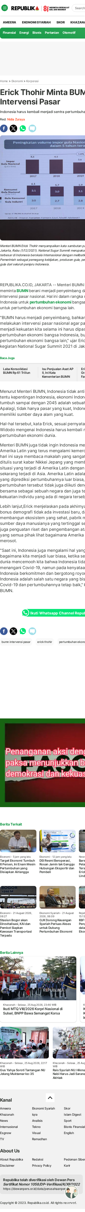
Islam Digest (72, 1114)
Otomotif (69, 32)
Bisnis (36, 32)
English (69, 1133)
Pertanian (52, 32)
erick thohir (44, 642)
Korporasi (32, 81)
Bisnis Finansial (74, 1127)
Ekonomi (17, 81)
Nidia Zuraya (16, 119)
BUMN (22, 290)
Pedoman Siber (74, 1159)
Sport (67, 1120)
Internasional (9, 1127)
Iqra (34, 1114)
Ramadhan (39, 1139)
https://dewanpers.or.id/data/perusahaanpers (35, 1189)
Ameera (5, 1108)
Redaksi (37, 1159)
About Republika (11, 1159)
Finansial (9, 32)
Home (4, 81)
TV (2, 1139)
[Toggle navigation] (4, 7)
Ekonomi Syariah (36, 22)
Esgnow (5, 1133)
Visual (36, 1133)
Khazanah (7, 1114)
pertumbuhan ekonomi (50, 302)
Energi (24, 32)
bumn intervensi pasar (16, 642)
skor (60, 22)
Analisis (37, 1120)
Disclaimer (7, 1165)
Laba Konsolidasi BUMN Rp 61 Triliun (16, 371)
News (4, 1120)
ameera (9, 22)
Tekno (36, 1127)
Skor (67, 1108)
